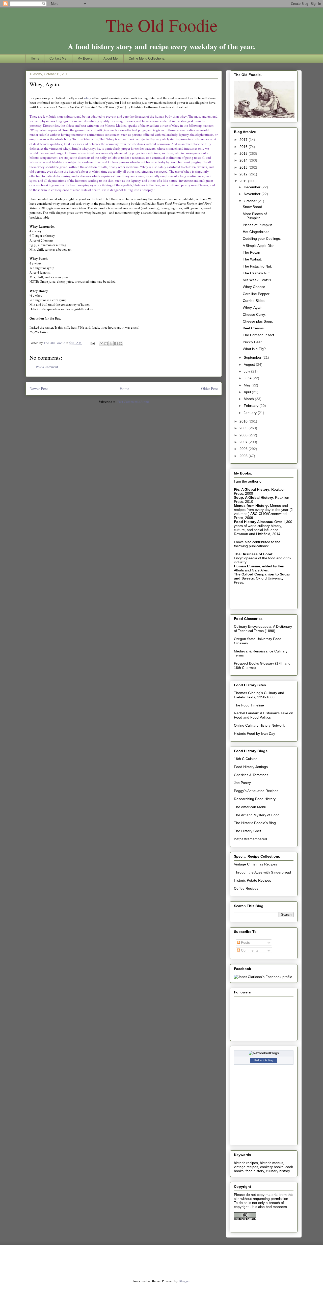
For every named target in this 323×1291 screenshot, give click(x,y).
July (247, 371)
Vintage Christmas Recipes (255, 864)
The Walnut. (252, 259)
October (251, 201)
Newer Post (39, 388)
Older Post (209, 388)
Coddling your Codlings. (262, 238)
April (248, 392)
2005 (244, 456)
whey (87, 98)
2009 (244, 428)
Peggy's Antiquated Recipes (256, 791)
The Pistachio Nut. (257, 266)
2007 (244, 442)
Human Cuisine (247, 566)
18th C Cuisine (245, 759)
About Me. (111, 58)
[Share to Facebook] (115, 343)
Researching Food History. (255, 799)
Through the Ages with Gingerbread (262, 872)
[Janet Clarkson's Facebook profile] (263, 977)
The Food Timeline (249, 705)
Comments (249, 950)
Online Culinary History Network (259, 725)
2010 (244, 421)
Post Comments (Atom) (133, 401)
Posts (245, 942)
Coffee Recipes (246, 888)
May (248, 385)
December (252, 187)
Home (35, 58)
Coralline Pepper (256, 294)
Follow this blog (263, 1060)
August (250, 364)
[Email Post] (92, 342)
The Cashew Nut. (257, 273)
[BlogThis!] (106, 343)
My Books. (85, 58)
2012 (244, 174)
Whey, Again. (253, 307)
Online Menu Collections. (147, 58)
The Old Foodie (162, 25)
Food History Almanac (253, 522)
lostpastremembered (250, 839)
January (251, 413)
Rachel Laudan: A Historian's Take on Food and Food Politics (263, 715)
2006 (244, 449)
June (248, 378)
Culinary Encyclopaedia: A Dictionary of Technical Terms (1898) (263, 628)
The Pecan (251, 252)
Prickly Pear (252, 342)
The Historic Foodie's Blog (255, 823)
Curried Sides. (254, 301)
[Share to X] (111, 343)
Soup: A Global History (253, 497)
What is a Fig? (254, 349)
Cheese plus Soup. (258, 321)
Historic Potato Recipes (252, 880)
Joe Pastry (242, 783)
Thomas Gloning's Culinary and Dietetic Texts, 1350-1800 (259, 695)
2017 (244, 140)
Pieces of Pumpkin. (258, 225)
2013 (244, 167)
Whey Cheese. (254, 287)
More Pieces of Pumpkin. (255, 216)
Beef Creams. (254, 328)
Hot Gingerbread (256, 232)
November (252, 194)
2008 (244, 435)
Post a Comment (47, 366)
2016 (244, 147)
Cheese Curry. (254, 314)
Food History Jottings (251, 767)
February (251, 406)
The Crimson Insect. (259, 335)
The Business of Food (253, 554)
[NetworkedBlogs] (264, 1053)
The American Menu (250, 807)
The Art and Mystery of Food (257, 815)
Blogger (184, 1281)
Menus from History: (251, 506)
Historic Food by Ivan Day (254, 733)
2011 (243, 181)
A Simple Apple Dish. (259, 246)
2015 (244, 153)
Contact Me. (58, 58)
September (253, 357)
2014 (244, 160)
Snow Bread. (253, 207)
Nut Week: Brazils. (257, 280)
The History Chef (247, 831)
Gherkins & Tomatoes (251, 775)
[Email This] (101, 343)
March (249, 399)
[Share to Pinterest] (120, 343)
